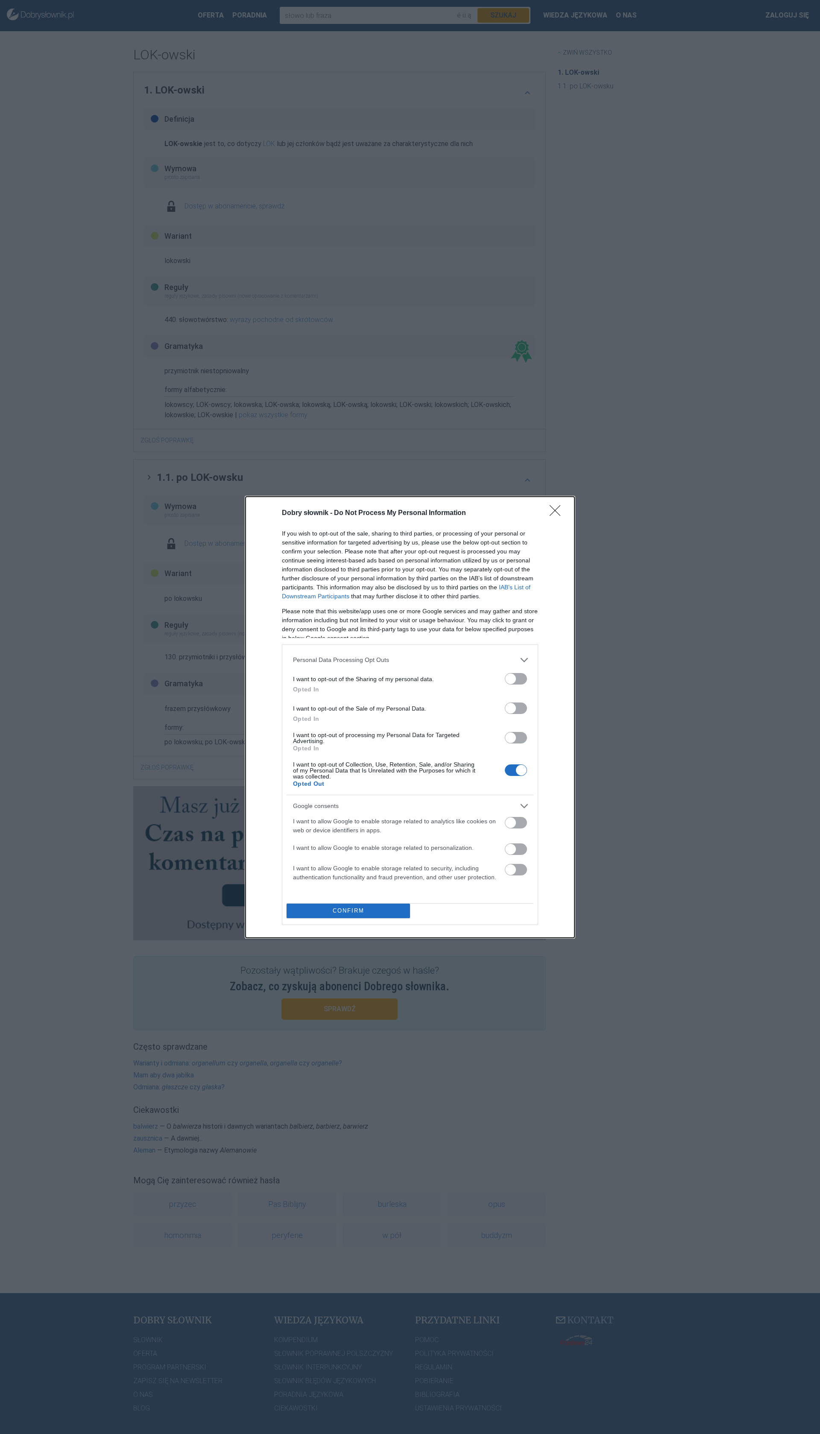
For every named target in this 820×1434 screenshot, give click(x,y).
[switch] (516, 679)
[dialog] (410, 717)
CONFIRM (348, 910)
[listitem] (410, 660)
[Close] (558, 513)
